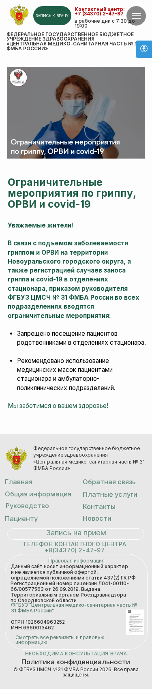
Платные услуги (110, 494)
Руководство (27, 506)
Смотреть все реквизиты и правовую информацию (60, 640)
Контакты (99, 506)
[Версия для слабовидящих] (144, 49)
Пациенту (21, 519)
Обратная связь (109, 482)
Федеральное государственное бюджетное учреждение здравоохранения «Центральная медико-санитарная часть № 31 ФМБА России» (72, 42)
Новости (97, 518)
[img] (19, 15)
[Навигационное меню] (136, 16)
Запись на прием (76, 532)
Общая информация (38, 494)
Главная (18, 482)
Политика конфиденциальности (75, 662)
